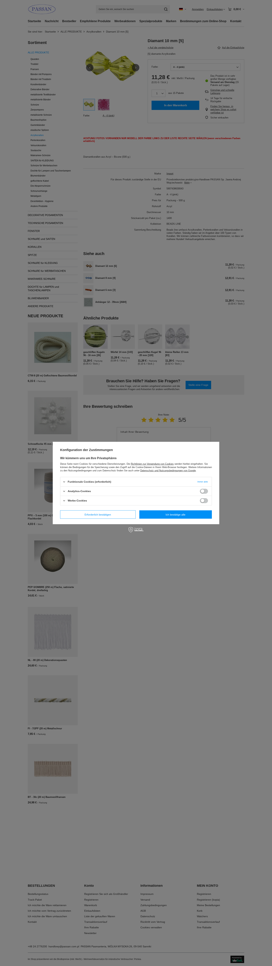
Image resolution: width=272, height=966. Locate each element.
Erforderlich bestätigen (98, 514)
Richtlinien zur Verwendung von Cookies (152, 463)
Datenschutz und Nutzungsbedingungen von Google (168, 470)
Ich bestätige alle (175, 514)
